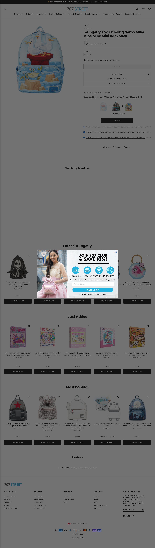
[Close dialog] (116, 252)
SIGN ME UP (93, 290)
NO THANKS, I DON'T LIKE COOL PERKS (93, 294)
